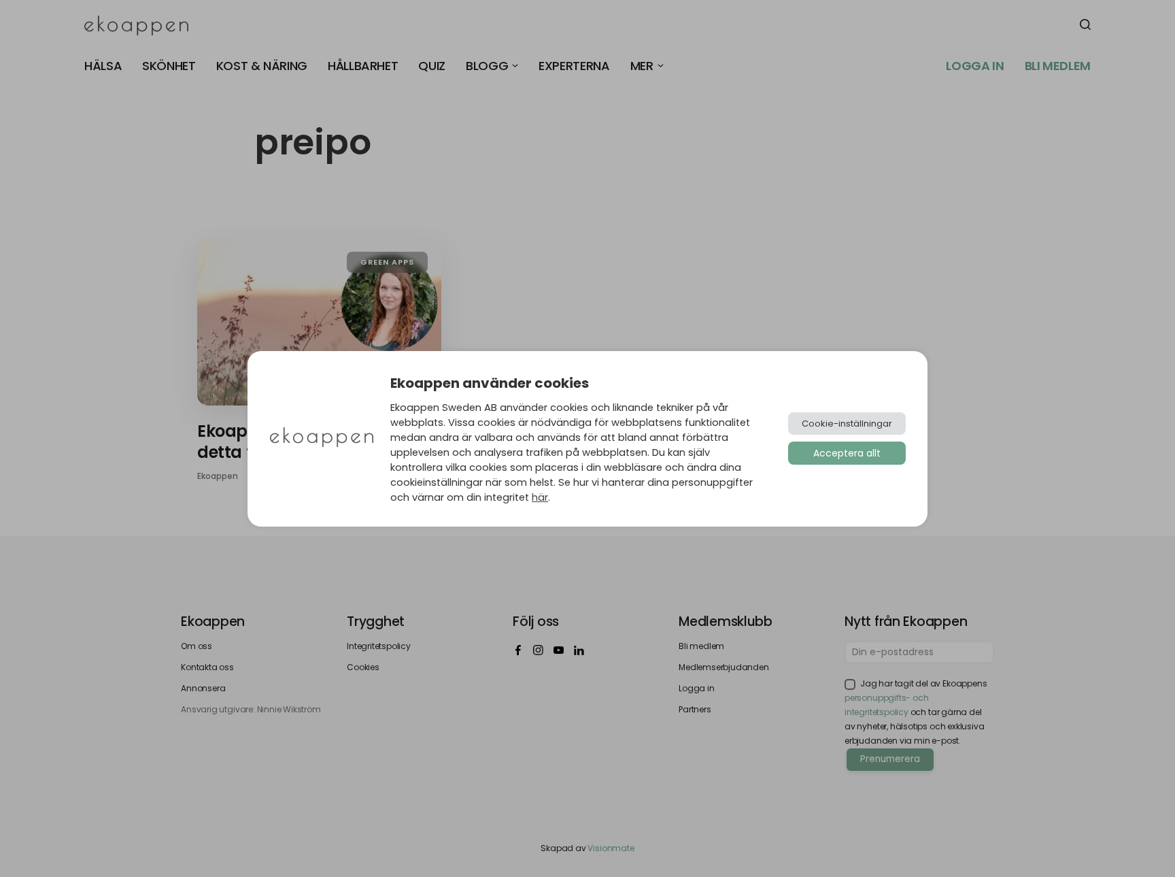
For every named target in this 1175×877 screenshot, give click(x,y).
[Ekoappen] (321, 438)
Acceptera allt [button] (847, 453)
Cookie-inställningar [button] (847, 423)
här (540, 497)
